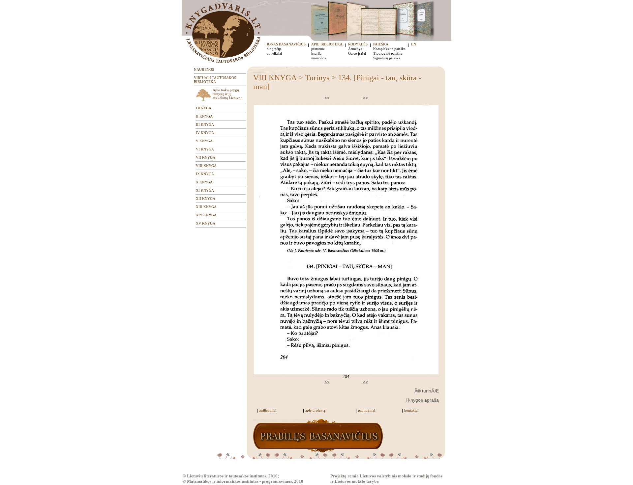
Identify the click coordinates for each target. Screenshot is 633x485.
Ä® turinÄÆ (426, 390)
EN (413, 44)
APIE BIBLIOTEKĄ (327, 44)
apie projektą (315, 410)
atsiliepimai (267, 410)
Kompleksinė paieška (389, 49)
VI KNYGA (205, 149)
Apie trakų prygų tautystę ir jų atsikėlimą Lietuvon (228, 94)
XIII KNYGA (206, 207)
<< (327, 97)
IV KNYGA (205, 133)
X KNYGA (204, 182)
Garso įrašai (357, 53)
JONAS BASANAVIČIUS (286, 44)
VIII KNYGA (206, 166)
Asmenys (355, 49)
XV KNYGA (205, 223)
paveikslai (274, 53)
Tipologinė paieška (387, 53)
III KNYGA (205, 124)
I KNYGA (203, 108)
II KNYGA (204, 116)
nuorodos (318, 58)
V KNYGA (204, 141)
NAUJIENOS (204, 69)
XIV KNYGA (206, 215)
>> (365, 97)
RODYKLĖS (358, 44)
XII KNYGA (205, 199)
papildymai (366, 410)
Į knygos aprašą (422, 400)
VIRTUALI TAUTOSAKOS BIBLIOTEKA (215, 80)
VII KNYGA (205, 157)
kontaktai (411, 410)
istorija (316, 53)
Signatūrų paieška (386, 58)
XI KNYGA (205, 190)
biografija (274, 49)
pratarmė (318, 49)
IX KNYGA (205, 174)
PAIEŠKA (380, 44)
